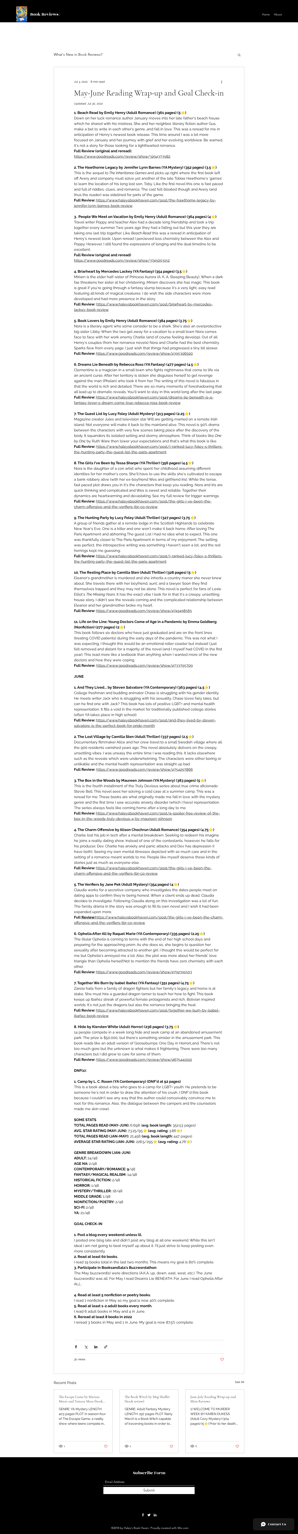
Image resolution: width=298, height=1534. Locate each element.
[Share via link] (106, 1347)
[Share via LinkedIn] (96, 1347)
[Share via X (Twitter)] (86, 1347)
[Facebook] (143, 1515)
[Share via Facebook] (76, 1347)
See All (239, 1382)
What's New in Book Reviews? (78, 54)
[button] (239, 54)
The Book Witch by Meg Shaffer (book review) (147, 1399)
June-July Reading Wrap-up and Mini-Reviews (213, 1399)
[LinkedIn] (155, 1515)
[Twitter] (149, 1515)
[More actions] (221, 81)
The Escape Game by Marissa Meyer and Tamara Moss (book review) (81, 1399)
